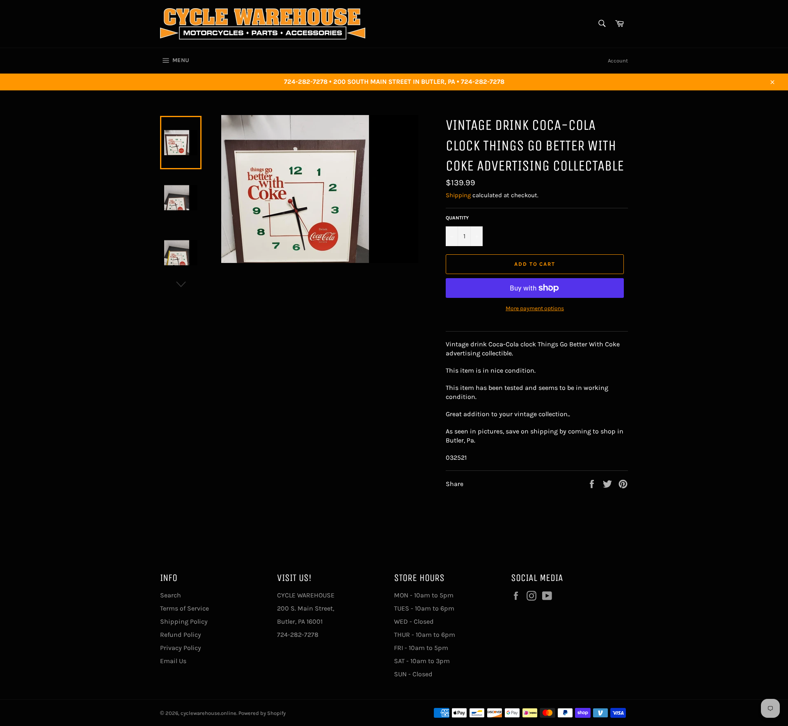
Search (170, 595)
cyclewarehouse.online (208, 713)
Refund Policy (180, 634)
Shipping (458, 195)
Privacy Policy (180, 648)
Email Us (173, 661)
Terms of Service (184, 608)
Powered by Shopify (262, 713)
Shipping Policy (184, 621)
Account (618, 61)
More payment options (535, 308)
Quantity (457, 218)
